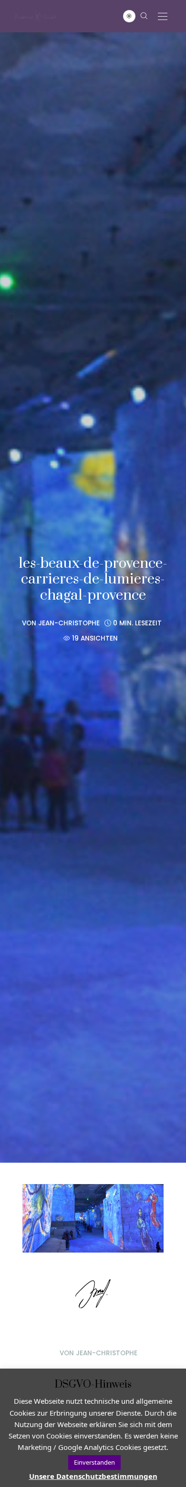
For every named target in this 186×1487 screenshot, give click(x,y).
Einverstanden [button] (94, 1462)
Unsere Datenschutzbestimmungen (93, 1476)
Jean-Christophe (69, 623)
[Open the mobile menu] (162, 16)
